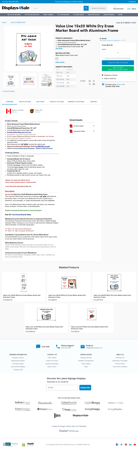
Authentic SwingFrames (86, 361)
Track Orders (52, 357)
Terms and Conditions (120, 366)
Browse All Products (98, 8)
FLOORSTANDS (78, 14)
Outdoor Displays (32, 14)
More (120, 14)
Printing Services (86, 357)
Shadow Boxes (94, 14)
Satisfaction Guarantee (119, 361)
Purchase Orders (18, 364)
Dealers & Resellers (51, 364)
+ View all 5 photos (8, 91)
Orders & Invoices (52, 361)
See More (59, 48)
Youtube (135, 444)
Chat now (120, 84)
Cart (128, 7)
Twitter (121, 444)
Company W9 (18, 370)
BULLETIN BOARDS (14, 14)
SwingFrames (109, 14)
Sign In (115, 7)
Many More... (61, 62)
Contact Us (132, 2)
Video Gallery (86, 364)
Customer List (120, 357)
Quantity (104, 49)
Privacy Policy (120, 364)
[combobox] (60, 8)
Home (4, 22)
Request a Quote (18, 357)
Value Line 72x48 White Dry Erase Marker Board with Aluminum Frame (44, 328)
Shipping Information (18, 361)
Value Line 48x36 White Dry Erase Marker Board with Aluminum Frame (67, 296)
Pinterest (126, 444)
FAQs (86, 366)
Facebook (117, 444)
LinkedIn (130, 444)
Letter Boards (63, 14)
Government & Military (18, 366)
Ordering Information (18, 354)
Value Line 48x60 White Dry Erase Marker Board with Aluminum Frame (112, 296)
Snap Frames (48, 14)
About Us (120, 354)
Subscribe (85, 387)
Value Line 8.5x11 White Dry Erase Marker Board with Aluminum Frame (89, 328)
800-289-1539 (13, 2)
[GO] (86, 8)
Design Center (86, 354)
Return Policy (52, 366)
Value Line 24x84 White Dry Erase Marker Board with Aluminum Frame (21, 296)
